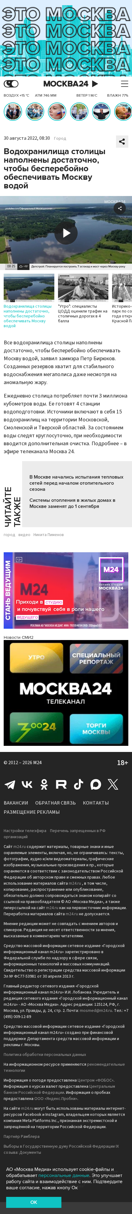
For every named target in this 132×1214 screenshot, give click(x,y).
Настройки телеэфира (25, 831)
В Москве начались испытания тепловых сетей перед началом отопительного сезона (76, 483)
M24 (37, 762)
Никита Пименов (48, 535)
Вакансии (16, 803)
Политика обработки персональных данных (45, 1055)
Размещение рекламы (32, 812)
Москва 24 (66, 83)
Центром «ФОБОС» (96, 1080)
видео (24, 535)
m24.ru (20, 847)
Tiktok (78, 784)
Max (96, 784)
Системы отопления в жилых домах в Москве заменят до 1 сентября (72, 503)
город (9, 535)
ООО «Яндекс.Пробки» (55, 1099)
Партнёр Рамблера (22, 1137)
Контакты (96, 803)
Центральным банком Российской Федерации (59, 1089)
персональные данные (63, 1175)
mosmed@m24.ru (96, 1011)
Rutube (61, 784)
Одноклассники (44, 784)
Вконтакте (27, 784)
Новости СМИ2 (18, 637)
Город (60, 138)
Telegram (10, 784)
